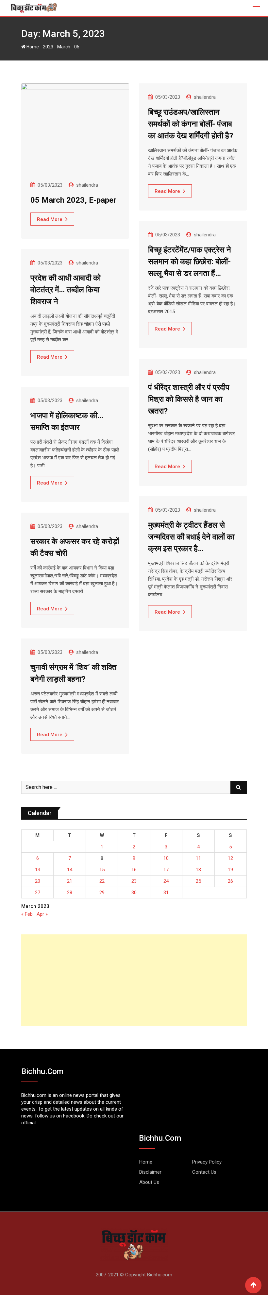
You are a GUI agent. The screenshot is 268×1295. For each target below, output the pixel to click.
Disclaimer (150, 1172)
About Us (149, 1182)
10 (166, 858)
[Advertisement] (134, 980)
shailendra (87, 185)
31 (166, 892)
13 (37, 870)
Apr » (42, 914)
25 (198, 881)
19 (230, 870)
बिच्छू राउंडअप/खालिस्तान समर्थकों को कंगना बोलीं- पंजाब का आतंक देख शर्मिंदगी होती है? (190, 124)
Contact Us (204, 1172)
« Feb (27, 914)
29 (102, 892)
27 (37, 892)
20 (37, 881)
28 (69, 892)
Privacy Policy (207, 1162)
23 (134, 881)
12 (230, 858)
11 (198, 858)
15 (102, 870)
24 (166, 881)
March (63, 46)
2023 (48, 46)
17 (166, 870)
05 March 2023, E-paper (73, 200)
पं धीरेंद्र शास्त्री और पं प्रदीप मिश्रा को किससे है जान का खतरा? (188, 399)
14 (69, 870)
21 (69, 881)
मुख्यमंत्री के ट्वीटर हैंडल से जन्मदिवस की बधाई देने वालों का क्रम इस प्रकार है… (191, 536)
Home (32, 46)
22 (102, 881)
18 (198, 870)
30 (134, 892)
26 (230, 881)
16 (134, 870)
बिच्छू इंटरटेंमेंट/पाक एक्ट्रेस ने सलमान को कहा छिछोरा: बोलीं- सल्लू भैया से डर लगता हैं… (189, 261)
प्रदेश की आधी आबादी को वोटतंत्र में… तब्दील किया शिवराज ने (65, 289)
